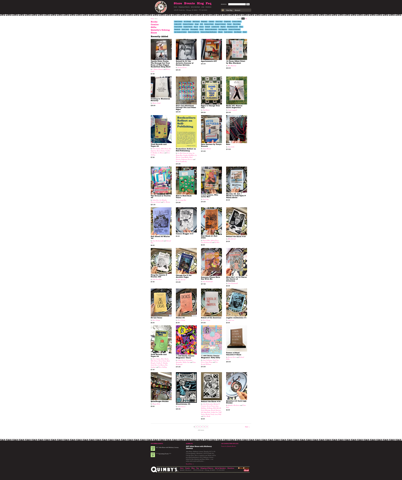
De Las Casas (156, 318)
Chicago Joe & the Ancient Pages (183, 276)
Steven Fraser (211, 406)
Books (154, 22)
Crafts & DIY (178, 24)
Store (178, 3)
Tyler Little (231, 147)
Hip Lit (196, 26)
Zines (154, 33)
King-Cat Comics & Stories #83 (159, 276)
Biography (204, 21)
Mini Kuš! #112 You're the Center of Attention (236, 279)
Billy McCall (232, 239)
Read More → (190, 464)
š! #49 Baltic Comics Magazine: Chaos (185, 357)
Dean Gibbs (206, 240)
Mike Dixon (164, 149)
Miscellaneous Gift (232, 26)
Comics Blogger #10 (184, 234)
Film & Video (236, 24)
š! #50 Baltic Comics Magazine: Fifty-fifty (210, 356)
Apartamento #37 (209, 61)
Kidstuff (207, 26)
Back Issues (196, 21)
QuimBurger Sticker (160, 401)
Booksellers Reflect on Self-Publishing (186, 150)
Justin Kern (154, 365)
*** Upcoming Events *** (163, 454)
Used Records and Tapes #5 (159, 145)
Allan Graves (181, 406)
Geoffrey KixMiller (188, 155)
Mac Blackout (232, 66)
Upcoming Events (157, 443)
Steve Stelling (163, 367)
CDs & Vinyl (219, 21)
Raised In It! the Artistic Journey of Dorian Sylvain (184, 63)
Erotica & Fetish (209, 24)
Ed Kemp (209, 408)
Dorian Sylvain (182, 67)
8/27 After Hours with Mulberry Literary (167, 447)
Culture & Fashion (188, 24)
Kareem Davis (232, 357)
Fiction (229, 24)
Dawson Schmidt (156, 202)
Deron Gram (162, 361)
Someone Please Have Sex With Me (210, 278)
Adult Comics (178, 21)
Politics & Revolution (211, 29)
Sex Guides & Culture (180, 32)
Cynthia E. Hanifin (162, 363)
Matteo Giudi (156, 103)
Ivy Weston (167, 202)
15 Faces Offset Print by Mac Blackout (235, 62)
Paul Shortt (206, 110)
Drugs (196, 24)
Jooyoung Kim (182, 200)
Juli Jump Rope (205, 412)
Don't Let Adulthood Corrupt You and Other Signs (186, 107)
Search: (224, 4)
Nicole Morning (205, 410)
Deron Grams (161, 151)
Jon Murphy (163, 200)
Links (202, 7)
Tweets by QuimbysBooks (228, 446)
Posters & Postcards (234, 29)
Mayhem (223, 26)
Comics (155, 25)
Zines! (244, 32)
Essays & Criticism (220, 24)
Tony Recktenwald (158, 241)
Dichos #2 (180, 318)
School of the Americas (211, 318)
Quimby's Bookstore (234, 405)
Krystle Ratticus (215, 410)
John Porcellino (157, 279)
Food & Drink (178, 26)
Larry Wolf (218, 414)
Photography (194, 29)
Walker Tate (186, 362)
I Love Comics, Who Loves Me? (209, 196)
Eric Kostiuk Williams (209, 363)
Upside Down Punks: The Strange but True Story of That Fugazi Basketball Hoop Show (160, 64)
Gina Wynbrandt (208, 281)
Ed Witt (217, 242)
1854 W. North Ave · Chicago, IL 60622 (185, 10)
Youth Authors (228, 32)
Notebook (177, 29)
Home (175, 7)
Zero (228, 144)
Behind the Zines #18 (236, 236)
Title (246, 18)
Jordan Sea (214, 412)
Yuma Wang (208, 362)
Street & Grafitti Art (193, 32)
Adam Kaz (156, 200)
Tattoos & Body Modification (208, 32)
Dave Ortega (156, 320)
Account (237, 10)
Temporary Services (187, 159)
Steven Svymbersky (181, 161)
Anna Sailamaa (207, 360)
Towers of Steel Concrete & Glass (233, 354)
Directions (208, 7)
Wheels (220, 32)
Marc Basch (164, 359)
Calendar (211, 21)
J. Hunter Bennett (158, 69)
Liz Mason (161, 153)
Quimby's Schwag (160, 30)
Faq (208, 3)
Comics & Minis (236, 21)
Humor (201, 26)
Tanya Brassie (207, 149)
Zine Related (237, 32)
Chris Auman (156, 149)
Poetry (201, 29)
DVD (201, 24)
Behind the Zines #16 (210, 401)
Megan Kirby (156, 404)
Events (189, 3)
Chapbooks (227, 21)
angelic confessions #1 (236, 318)
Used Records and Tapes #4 (159, 355)
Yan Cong (206, 199)
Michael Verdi (210, 414)
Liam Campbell (232, 110)
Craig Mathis (185, 157)
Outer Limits (185, 29)
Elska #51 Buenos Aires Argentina (234, 106)
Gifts (153, 27)
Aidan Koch (181, 360)
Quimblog (189, 443)
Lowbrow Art (215, 26)
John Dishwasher (208, 404)
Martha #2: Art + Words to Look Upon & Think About (236, 195)
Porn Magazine (223, 29)
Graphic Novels (188, 26)
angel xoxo (231, 320)
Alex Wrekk (207, 416)
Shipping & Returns (184, 7)
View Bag (229, 10)
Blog (200, 3)
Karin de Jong (187, 153)
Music (241, 26)
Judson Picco (214, 240)
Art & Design (187, 21)
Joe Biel (180, 153)
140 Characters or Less (229, 443)
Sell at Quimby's (195, 7)
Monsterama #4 (183, 404)
